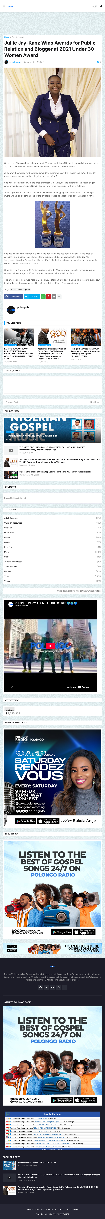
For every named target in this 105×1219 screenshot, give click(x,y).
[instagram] (58, 987)
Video (52, 576)
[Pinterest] (48, 296)
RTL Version (72, 1209)
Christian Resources (52, 523)
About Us (39, 1209)
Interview (52, 547)
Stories (52, 557)
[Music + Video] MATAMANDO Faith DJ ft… (48, 1134)
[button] (4, 6)
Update (27, 289)
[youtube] (52, 987)
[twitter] (46, 987)
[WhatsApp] (43, 296)
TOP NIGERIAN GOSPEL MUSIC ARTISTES (37, 1162)
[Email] (54, 296)
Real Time (52, 1149)
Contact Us (51, 1209)
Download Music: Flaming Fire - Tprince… (48, 1122)
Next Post (94, 402)
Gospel (52, 542)
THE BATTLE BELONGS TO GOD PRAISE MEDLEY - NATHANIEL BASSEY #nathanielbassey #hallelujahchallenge (52, 448)
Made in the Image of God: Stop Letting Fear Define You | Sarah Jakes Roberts (55, 472)
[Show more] (59, 296)
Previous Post (12, 402)
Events (52, 537)
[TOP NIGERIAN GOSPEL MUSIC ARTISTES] (9, 1165)
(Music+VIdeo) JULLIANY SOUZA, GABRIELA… (50, 1140)
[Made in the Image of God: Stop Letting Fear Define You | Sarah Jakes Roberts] (11, 475)
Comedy (52, 528)
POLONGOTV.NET (40, 1118)
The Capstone (52, 566)
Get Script (44, 1149)
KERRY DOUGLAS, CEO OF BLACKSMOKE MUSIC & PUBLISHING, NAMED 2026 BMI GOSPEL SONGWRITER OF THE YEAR (18, 354)
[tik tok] (64, 987)
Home (6, 37)
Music (52, 552)
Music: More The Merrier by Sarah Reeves (48, 1147)
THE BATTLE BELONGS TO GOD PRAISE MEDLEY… (52, 1143)
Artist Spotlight (52, 518)
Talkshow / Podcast (52, 561)
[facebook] (40, 987)
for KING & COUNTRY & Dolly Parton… (47, 1125)
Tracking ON (60, 1149)
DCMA (62, 1209)
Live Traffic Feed (52, 1114)
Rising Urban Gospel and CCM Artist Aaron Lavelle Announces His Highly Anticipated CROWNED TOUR (85, 352)
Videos (52, 581)
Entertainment (18, 37)
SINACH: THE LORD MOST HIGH (45, 1128)
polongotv (23, 307)
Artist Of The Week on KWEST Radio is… (52, 1137)
